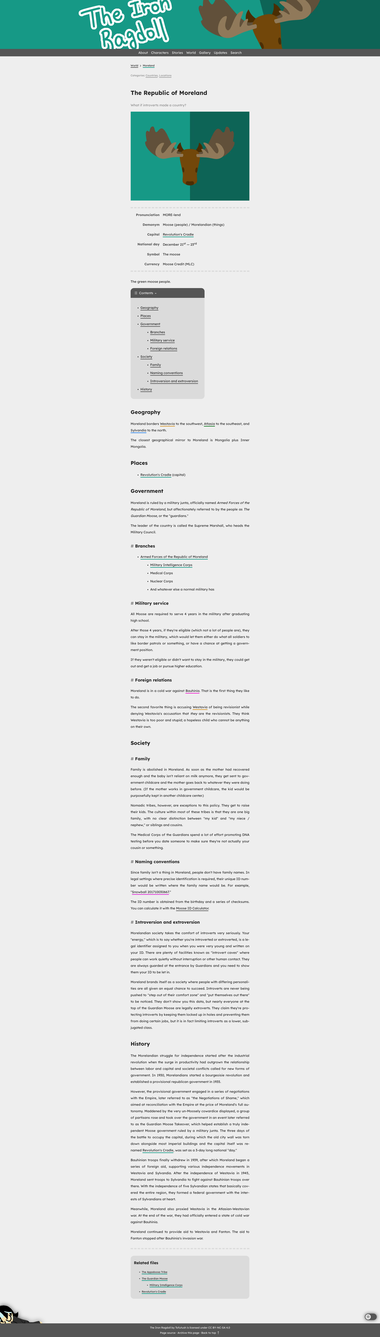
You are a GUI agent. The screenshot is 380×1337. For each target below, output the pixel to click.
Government (150, 324)
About (143, 53)
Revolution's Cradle (178, 234)
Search (236, 53)
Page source (167, 1332)
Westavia (167, 424)
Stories (177, 53)
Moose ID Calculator (192, 908)
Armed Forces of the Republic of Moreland (174, 557)
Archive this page (188, 1332)
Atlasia (209, 424)
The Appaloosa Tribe (154, 1272)
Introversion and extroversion (174, 381)
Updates (220, 53)
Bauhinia (193, 691)
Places (145, 316)
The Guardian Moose (155, 1278)
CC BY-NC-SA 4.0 (219, 1327)
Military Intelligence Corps (171, 565)
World (191, 53)
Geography (149, 308)
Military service (162, 340)
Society (146, 356)
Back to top (209, 1332)
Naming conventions (166, 373)
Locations (165, 75)
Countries (152, 75)
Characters (160, 53)
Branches (157, 332)
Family (155, 365)
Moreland (149, 65)
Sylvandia (138, 430)
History (146, 389)
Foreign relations (163, 348)
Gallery (205, 53)
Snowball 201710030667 (150, 892)
